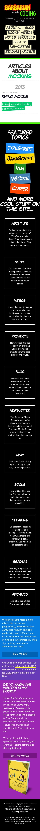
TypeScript (19, 149)
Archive (28, 51)
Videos (27, 33)
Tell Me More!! (20, 756)
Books (13, 32)
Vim (20, 168)
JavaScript (20, 158)
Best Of (20, 42)
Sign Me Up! (20, 654)
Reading (12, 51)
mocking (27, 104)
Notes (10, 37)
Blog (29, 28)
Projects (26, 37)
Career (20, 188)
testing (5, 104)
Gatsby (25, 809)
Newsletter (20, 47)
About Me (14, 28)
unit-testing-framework (13, 108)
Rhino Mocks (15, 97)
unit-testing (15, 104)
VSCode (20, 178)
